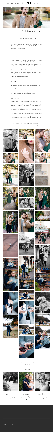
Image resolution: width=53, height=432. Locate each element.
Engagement (10, 397)
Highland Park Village (30, 362)
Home (8, 3)
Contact (45, 3)
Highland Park (17, 362)
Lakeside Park (36, 362)
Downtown (7, 397)
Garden (31, 397)
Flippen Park (25, 362)
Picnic (20, 362)
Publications (42, 398)
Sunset (10, 398)
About (12, 3)
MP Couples (13, 397)
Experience (17, 3)
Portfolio (36, 3)
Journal (41, 3)
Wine (22, 362)
